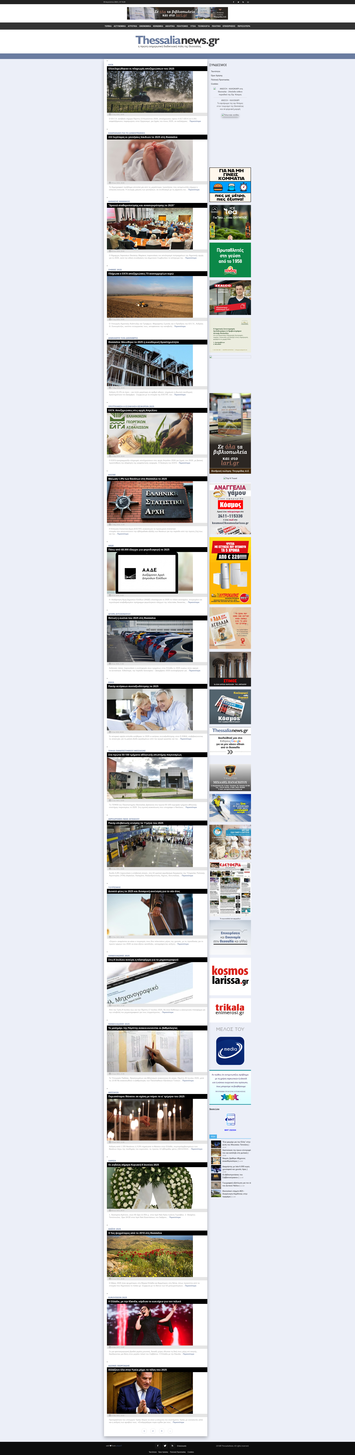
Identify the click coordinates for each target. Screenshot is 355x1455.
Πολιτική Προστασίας (220, 80)
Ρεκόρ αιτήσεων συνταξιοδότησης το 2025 (133, 686)
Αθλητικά (170, 26)
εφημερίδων (237, 918)
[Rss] (172, 1446)
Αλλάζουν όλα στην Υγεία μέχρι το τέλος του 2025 (137, 1369)
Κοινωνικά (158, 26)
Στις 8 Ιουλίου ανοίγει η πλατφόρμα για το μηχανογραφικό (143, 959)
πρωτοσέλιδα (226, 918)
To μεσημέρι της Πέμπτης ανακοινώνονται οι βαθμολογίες (142, 1028)
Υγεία (193, 26)
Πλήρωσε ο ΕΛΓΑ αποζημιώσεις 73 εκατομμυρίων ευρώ (141, 273)
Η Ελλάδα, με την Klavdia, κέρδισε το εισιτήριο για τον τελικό (144, 1301)
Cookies (214, 84)
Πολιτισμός (182, 26)
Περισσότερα (195, 121)
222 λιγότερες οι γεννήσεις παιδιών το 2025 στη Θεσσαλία (142, 137)
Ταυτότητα (215, 71)
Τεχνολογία (204, 26)
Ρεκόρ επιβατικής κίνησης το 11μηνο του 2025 (135, 823)
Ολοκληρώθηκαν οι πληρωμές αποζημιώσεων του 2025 (141, 68)
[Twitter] (165, 1446)
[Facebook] (158, 1446)
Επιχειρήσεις (229, 26)
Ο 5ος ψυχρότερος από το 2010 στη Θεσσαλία (135, 1233)
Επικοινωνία (181, 1446)
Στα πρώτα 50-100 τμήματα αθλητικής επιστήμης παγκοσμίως (145, 754)
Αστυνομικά (120, 26)
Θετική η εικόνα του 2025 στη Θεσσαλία (132, 618)
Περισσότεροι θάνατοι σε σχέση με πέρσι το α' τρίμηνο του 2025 (146, 1096)
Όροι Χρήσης (217, 75)
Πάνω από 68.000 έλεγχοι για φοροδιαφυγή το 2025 (138, 549)
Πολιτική (216, 26)
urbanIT (119, 1446)
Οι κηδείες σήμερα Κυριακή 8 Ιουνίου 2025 (133, 1164)
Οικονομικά (145, 26)
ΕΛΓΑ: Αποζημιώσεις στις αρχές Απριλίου (132, 410)
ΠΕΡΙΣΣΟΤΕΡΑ (244, 26)
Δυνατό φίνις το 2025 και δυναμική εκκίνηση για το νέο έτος (144, 891)
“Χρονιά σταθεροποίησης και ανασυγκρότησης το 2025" (141, 205)
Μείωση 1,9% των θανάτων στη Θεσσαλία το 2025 (137, 478)
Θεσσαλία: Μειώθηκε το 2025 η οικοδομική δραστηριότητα (143, 342)
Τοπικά (108, 26)
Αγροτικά (132, 26)
